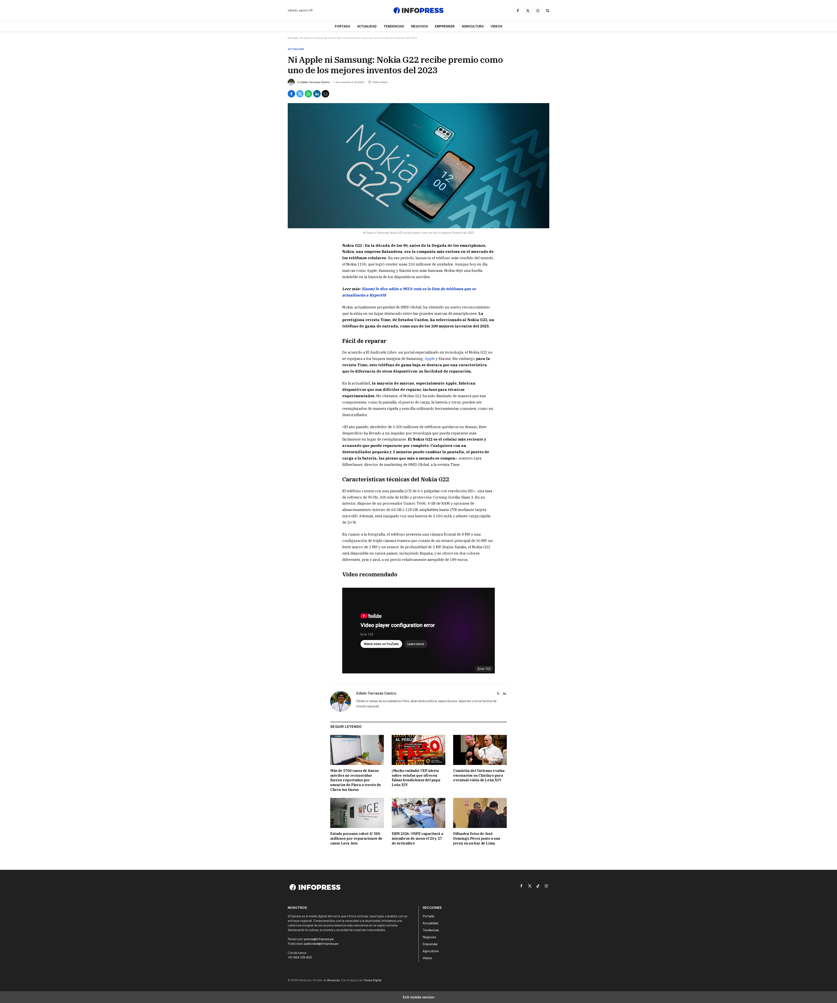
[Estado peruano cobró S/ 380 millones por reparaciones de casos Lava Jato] (357, 813)
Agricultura (473, 26)
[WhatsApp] (295, 276)
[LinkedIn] (295, 286)
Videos (496, 26)
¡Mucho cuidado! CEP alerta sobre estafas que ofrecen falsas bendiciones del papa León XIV (416, 777)
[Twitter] (295, 266)
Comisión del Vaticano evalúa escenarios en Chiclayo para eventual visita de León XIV (479, 775)
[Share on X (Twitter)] (300, 93)
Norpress (333, 980)
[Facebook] (295, 256)
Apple (430, 358)
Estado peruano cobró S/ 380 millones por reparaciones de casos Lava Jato (356, 838)
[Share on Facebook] (291, 93)
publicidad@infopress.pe (321, 943)
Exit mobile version (418, 997)
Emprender (445, 26)
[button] (547, 10)
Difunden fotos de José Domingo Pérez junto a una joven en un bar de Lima (476, 838)
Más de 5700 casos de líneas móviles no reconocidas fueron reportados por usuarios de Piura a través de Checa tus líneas (355, 780)
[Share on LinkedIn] (317, 93)
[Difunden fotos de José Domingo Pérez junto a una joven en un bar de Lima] (480, 813)
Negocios (419, 26)
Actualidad (367, 26)
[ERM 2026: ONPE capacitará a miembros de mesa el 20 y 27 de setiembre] (418, 813)
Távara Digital (372, 980)
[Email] (295, 296)
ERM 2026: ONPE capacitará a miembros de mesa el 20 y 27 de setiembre (417, 838)
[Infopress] (418, 10)
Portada (342, 26)
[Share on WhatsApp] (308, 93)
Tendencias (394, 26)
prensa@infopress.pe (319, 939)
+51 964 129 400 (300, 957)
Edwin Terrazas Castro (315, 82)
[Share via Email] (325, 93)
